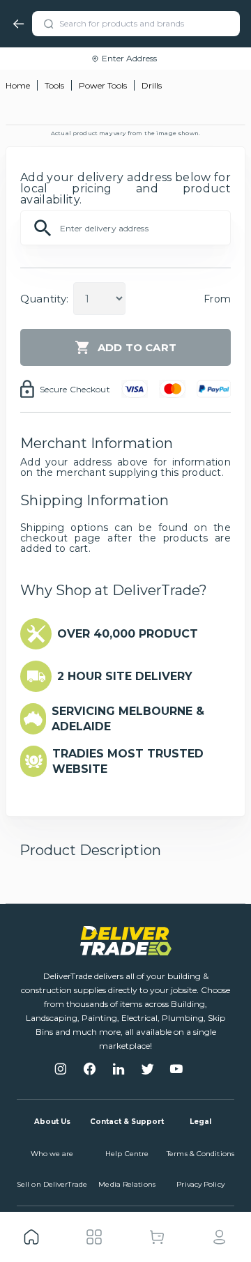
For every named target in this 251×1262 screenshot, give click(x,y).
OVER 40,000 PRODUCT (127, 633)
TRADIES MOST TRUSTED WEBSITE (128, 761)
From (217, 299)
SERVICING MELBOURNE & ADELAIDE (128, 719)
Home (18, 85)
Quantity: (44, 298)
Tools (54, 85)
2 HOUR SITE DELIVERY (124, 676)
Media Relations (126, 1184)
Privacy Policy (200, 1184)
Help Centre (127, 1153)
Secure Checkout (75, 389)
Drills (152, 85)
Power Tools (103, 85)
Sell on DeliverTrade (52, 1184)
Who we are (52, 1153)
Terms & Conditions (200, 1153)
